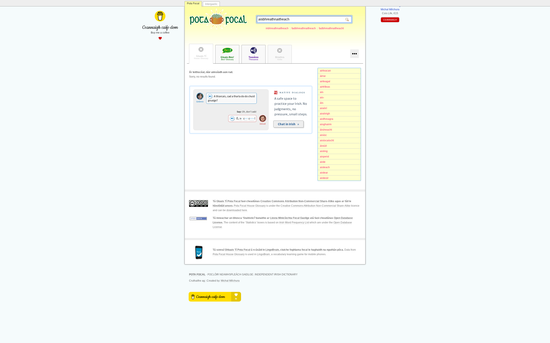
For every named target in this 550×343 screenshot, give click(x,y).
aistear (324, 172)
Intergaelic (211, 4)
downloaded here (236, 210)
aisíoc (323, 135)
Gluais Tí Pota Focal (228, 201)
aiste (322, 161)
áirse (323, 76)
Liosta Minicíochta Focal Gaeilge (289, 218)
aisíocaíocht (327, 140)
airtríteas (325, 86)
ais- (322, 97)
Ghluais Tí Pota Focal (237, 249)
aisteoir (324, 178)
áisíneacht (326, 129)
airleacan (325, 70)
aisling (324, 151)
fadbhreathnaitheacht (331, 28)
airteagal (325, 81)
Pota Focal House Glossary (250, 205)
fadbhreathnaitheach (304, 28)
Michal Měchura (230, 280)
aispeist (324, 156)
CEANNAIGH (390, 19)
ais (321, 92)
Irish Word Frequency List (294, 222)
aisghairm (326, 124)
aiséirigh (325, 113)
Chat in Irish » (288, 124)
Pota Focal (193, 3)
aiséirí (323, 108)
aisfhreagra (326, 118)
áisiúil (323, 145)
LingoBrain (272, 249)
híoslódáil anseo (222, 205)
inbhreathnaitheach (277, 28)
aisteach (325, 167)
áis (321, 102)
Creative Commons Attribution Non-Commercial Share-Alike (297, 201)
